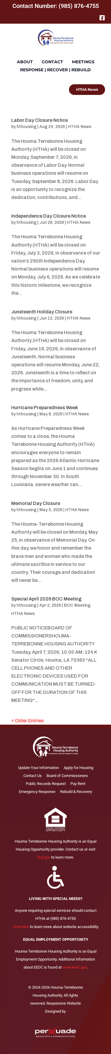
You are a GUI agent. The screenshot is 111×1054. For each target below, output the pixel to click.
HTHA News (79, 126)
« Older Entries (27, 720)
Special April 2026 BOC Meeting (46, 598)
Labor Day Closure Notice (39, 120)
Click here (20, 927)
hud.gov (43, 857)
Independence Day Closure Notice (48, 215)
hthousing (26, 126)
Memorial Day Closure (35, 503)
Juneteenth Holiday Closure (41, 311)
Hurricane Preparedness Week (44, 407)
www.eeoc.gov (74, 967)
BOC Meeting (77, 605)
